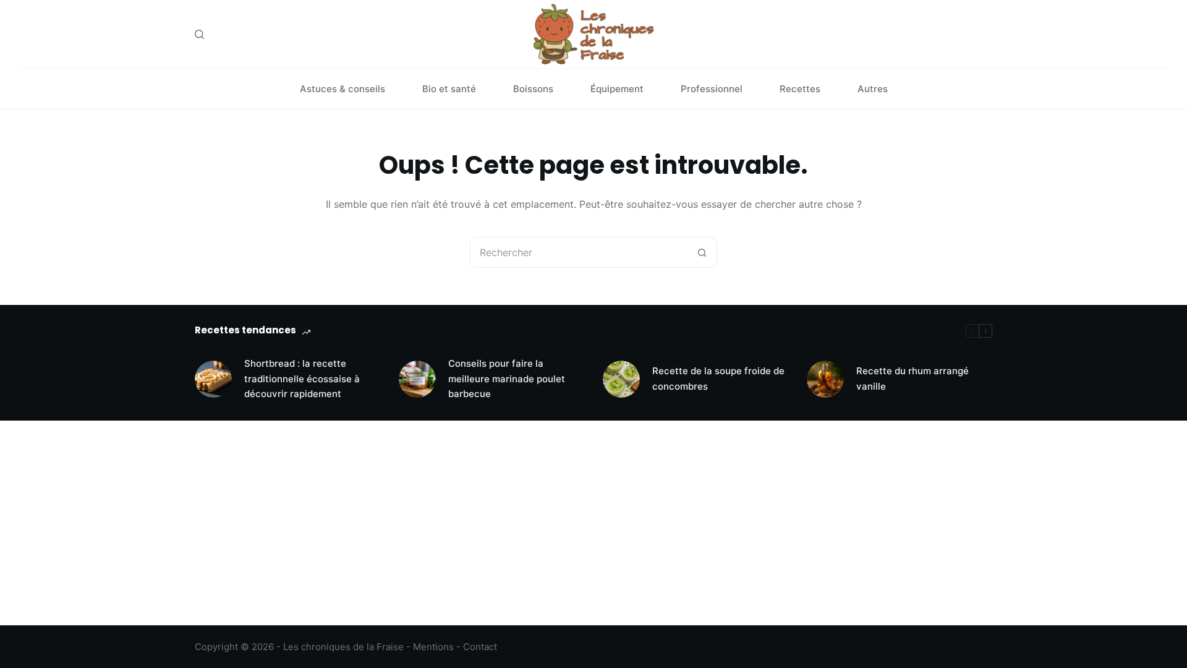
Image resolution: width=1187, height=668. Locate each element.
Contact (480, 647)
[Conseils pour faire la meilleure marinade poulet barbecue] (417, 379)
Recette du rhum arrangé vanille (912, 378)
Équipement (617, 89)
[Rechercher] (199, 34)
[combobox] (578, 252)
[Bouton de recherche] (702, 252)
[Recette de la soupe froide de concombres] (621, 379)
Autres (872, 89)
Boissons (533, 89)
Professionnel (711, 89)
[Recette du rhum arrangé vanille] (825, 379)
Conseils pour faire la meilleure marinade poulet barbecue (506, 379)
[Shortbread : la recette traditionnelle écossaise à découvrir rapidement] (213, 379)
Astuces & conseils (342, 89)
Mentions (433, 647)
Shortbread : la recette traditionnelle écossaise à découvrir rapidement (302, 379)
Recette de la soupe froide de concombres (718, 378)
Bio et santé (449, 89)
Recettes (800, 89)
